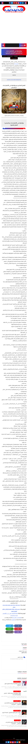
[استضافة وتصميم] (22, 742)
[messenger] (21, 3)
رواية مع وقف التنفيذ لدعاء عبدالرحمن (14, 79)
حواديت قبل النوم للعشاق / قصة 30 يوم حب (11, 713)
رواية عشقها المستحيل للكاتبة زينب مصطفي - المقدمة (12, 703)
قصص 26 (16, 64)
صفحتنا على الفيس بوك (16, 617)
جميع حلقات (17, 609)
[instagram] (18, 3)
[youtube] (16, 3)
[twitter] (12, 3)
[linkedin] (23, 3)
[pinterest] (14, 3)
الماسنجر (13, 619)
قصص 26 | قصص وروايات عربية (9, 740)
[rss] (19, 742)
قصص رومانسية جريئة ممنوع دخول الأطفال (13, 684)
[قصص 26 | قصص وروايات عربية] (14, 9)
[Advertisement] (14, 28)
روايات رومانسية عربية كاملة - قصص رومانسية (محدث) (12, 694)
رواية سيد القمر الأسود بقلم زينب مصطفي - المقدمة (13, 723)
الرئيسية (22, 45)
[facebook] (10, 3)
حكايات (4, 56)
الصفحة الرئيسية (9, 56)
